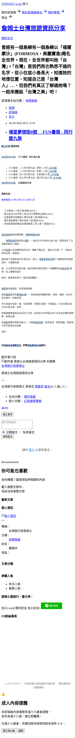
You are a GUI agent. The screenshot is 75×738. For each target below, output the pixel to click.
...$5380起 (54, 174)
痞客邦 (39, 386)
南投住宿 (64, 268)
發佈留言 (7, 436)
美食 (8, 250)
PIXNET (17, 683)
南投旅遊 (5, 235)
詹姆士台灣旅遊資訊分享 (33, 28)
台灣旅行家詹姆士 (13, 365)
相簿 (12, 108)
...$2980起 (52, 168)
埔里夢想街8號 (8, 157)
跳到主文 (7, 38)
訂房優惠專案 (33, 401)
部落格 (13, 112)
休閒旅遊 (31, 100)
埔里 (26, 241)
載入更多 (7, 414)
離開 (21, 730)
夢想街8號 (11, 241)
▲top (4, 407)
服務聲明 (39, 687)
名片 (12, 116)
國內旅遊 (30, 396)
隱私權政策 (64, 683)
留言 (47, 386)
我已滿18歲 (9, 730)
